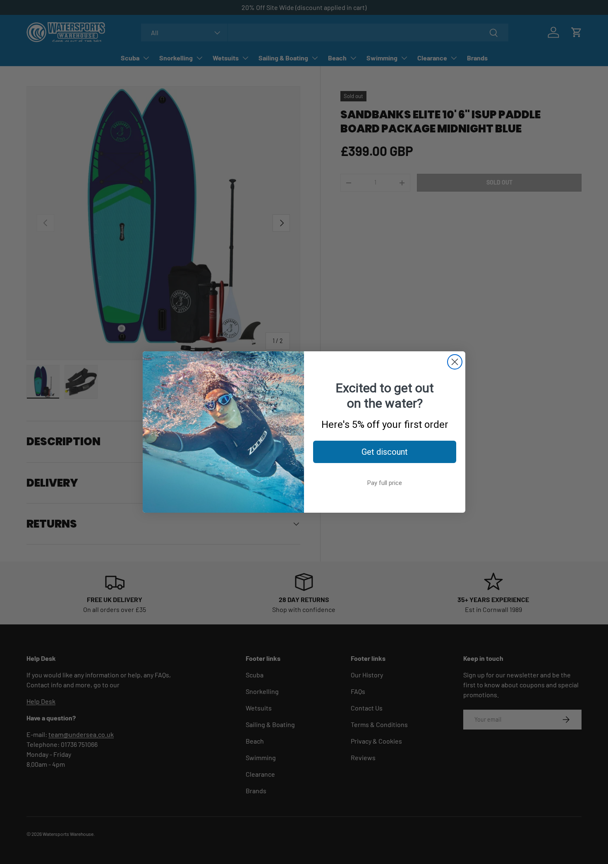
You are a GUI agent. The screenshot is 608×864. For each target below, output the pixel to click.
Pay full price (384, 483)
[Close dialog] (455, 362)
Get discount (384, 452)
